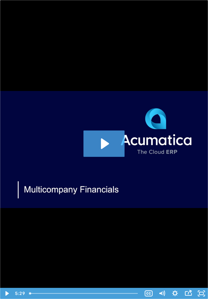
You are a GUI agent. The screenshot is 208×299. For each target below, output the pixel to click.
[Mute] (161, 293)
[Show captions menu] (148, 293)
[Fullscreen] (201, 293)
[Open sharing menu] (188, 293)
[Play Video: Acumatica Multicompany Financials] (104, 143)
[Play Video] (6, 293)
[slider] (84, 293)
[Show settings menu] (175, 293)
